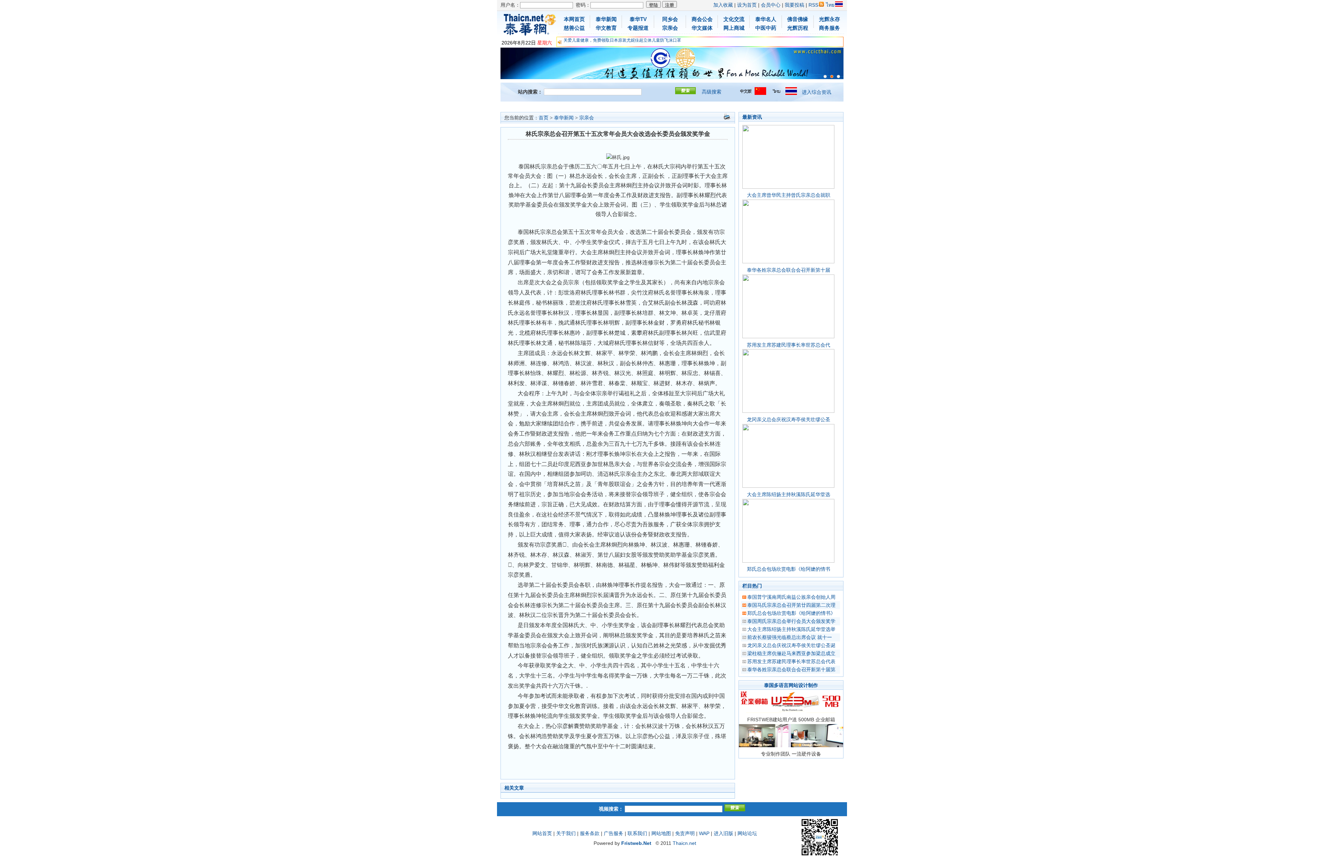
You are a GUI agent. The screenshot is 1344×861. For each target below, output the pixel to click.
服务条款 (590, 833)
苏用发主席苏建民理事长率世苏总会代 (788, 345)
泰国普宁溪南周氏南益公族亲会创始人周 (791, 597)
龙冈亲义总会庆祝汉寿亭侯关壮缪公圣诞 (791, 645)
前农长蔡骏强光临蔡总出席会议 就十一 (789, 637)
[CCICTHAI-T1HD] (831, 76)
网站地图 (661, 833)
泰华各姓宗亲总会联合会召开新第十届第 (791, 669)
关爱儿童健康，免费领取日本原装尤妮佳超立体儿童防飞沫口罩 (622, 40)
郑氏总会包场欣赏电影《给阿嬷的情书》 (791, 613)
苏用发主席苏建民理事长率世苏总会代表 (791, 661)
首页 (543, 117)
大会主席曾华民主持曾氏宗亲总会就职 (788, 195)
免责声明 (685, 833)
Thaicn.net (684, 843)
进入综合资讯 (816, 92)
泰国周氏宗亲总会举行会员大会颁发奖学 (791, 621)
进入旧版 (723, 833)
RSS (813, 5)
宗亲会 (586, 117)
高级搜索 (711, 92)
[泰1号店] (838, 76)
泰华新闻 (564, 117)
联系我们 (637, 833)
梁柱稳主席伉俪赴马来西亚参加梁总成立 (791, 653)
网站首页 (542, 833)
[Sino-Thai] (825, 76)
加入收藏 (723, 5)
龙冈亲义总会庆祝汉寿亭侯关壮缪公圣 (788, 419)
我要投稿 (794, 5)
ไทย (830, 5)
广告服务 (613, 833)
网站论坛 (747, 833)
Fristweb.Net (636, 843)
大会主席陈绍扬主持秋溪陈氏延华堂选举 (791, 629)
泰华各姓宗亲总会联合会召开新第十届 (788, 270)
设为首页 (747, 5)
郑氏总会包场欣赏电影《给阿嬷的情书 (788, 569)
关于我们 (566, 833)
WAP (704, 833)
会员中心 (770, 5)
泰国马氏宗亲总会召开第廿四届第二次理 (791, 605)
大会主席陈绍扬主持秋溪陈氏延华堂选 (788, 494)
